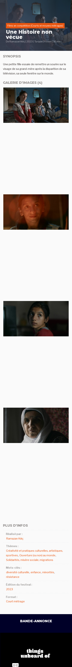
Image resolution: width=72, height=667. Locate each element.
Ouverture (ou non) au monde (37, 555)
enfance (36, 572)
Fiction (48, 41)
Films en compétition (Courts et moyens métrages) (35, 25)
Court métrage (15, 601)
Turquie (38, 41)
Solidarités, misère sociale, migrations (29, 560)
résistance (12, 577)
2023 (30, 41)
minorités (48, 572)
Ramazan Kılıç (17, 41)
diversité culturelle (17, 572)
